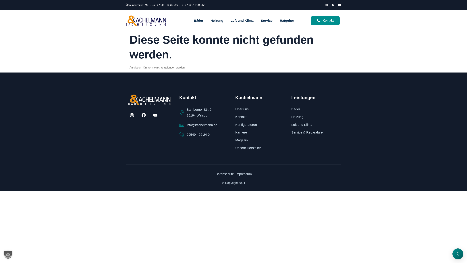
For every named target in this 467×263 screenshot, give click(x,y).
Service (267, 20)
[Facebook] (333, 5)
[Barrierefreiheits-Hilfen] (457, 253)
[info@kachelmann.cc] (181, 125)
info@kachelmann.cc (202, 125)
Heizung (217, 20)
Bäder (198, 20)
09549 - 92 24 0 (198, 134)
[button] (8, 255)
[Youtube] (339, 5)
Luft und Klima (242, 20)
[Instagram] (326, 5)
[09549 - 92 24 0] (181, 134)
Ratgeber (287, 20)
